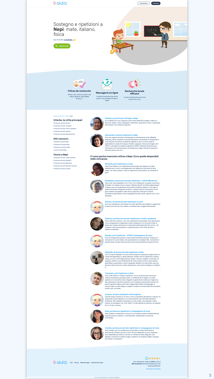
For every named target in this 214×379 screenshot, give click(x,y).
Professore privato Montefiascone (64, 134)
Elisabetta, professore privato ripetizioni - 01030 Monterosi (131, 181)
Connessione (144, 3)
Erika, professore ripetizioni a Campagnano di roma (127, 311)
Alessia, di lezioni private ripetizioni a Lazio (124, 202)
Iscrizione (156, 3)
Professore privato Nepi (61, 142)
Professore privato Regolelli (62, 160)
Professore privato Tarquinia (62, 126)
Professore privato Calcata (62, 168)
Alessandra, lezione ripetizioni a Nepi (121, 135)
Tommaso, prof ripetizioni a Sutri (119, 273)
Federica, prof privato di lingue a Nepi (121, 118)
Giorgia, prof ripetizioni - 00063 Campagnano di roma (128, 235)
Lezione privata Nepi (60, 150)
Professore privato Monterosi (63, 163)
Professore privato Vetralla (62, 131)
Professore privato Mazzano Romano (65, 166)
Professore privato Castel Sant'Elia (64, 157)
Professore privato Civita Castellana (65, 128)
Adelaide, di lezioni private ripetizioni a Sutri (124, 252)
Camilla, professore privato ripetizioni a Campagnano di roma (132, 328)
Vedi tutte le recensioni (153, 369)
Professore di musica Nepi (62, 147)
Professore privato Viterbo (62, 123)
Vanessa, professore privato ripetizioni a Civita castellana (130, 218)
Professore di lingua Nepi (61, 144)
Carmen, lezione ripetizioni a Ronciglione (123, 294)
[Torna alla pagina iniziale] (60, 3)
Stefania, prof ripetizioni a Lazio (119, 164)
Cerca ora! (63, 46)
